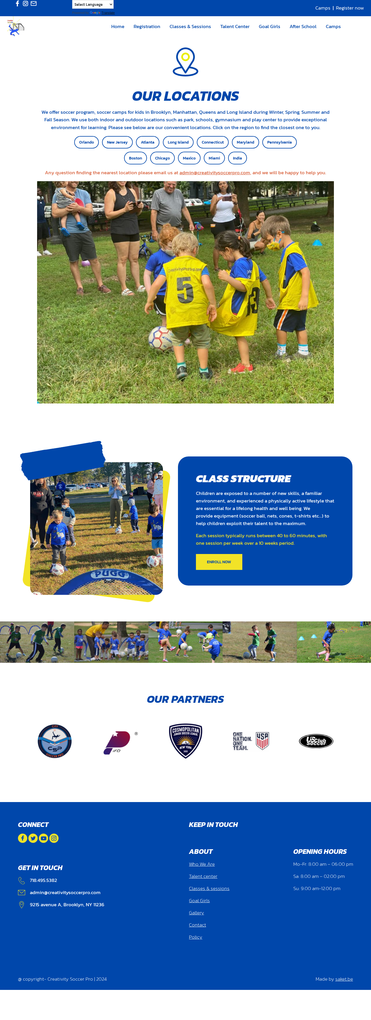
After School (303, 26)
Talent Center (235, 26)
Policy (195, 937)
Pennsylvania (279, 142)
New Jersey (117, 142)
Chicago (162, 158)
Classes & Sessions (190, 26)
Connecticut (213, 142)
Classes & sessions (209, 888)
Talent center (203, 876)
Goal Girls (269, 26)
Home (117, 26)
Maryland (245, 142)
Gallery (196, 912)
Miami (214, 158)
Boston (135, 158)
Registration (147, 26)
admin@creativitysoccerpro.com (214, 172)
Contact (197, 925)
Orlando (86, 142)
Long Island (178, 142)
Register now (350, 8)
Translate (108, 12)
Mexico (189, 158)
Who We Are (202, 864)
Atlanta (147, 142)
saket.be (344, 979)
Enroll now (219, 562)
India (237, 158)
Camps (322, 8)
